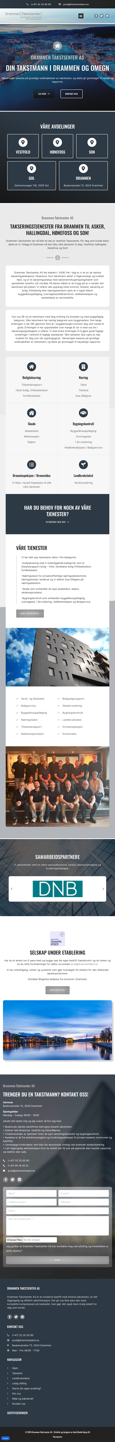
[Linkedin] (107, 16)
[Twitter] (102, 16)
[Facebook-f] (96, 16)
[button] (80, 15)
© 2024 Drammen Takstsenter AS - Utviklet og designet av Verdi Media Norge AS (57, 1432)
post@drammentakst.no (84, 964)
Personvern (57, 1436)
